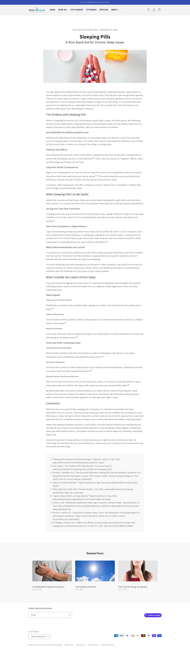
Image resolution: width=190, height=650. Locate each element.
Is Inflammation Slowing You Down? (48, 587)
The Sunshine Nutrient (85, 587)
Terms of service (93, 645)
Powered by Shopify (56, 645)
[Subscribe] (69, 615)
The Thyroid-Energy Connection (132, 587)
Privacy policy (80, 645)
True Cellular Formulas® (41, 645)
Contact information (107, 645)
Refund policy (69, 645)
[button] (115, 9)
